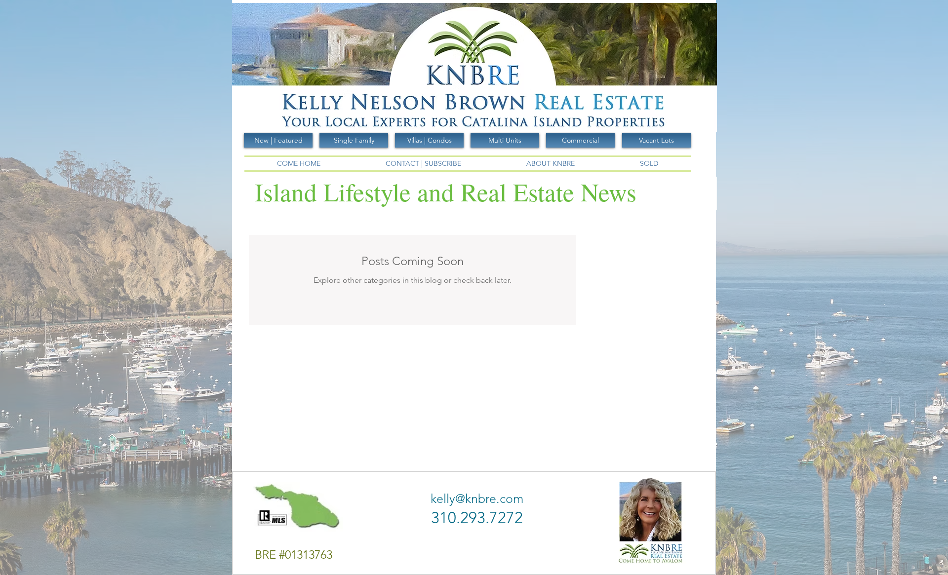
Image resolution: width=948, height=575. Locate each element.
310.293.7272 (477, 517)
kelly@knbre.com (477, 498)
